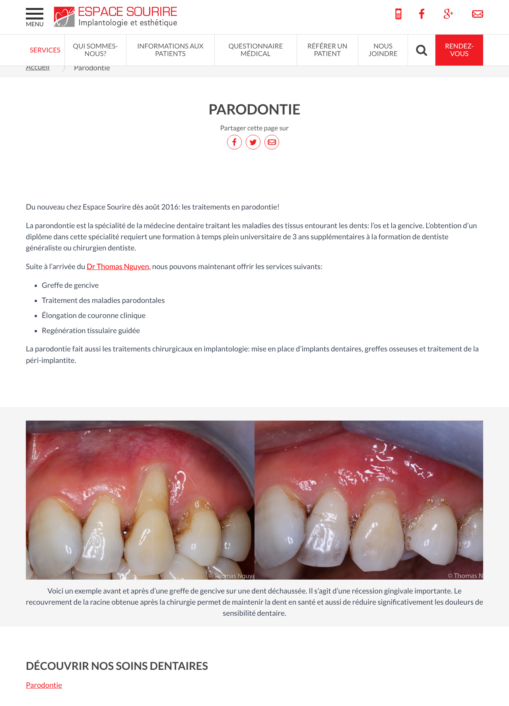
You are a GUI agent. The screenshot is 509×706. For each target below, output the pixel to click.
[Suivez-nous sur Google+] (448, 14)
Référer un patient (327, 50)
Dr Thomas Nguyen (118, 266)
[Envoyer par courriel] (273, 142)
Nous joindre (383, 50)
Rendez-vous (459, 50)
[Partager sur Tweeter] (254, 142)
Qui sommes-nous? (95, 50)
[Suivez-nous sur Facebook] (421, 14)
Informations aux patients (170, 50)
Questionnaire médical (255, 50)
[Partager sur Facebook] (236, 142)
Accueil (38, 67)
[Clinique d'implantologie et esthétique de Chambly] (117, 16)
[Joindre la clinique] (473, 14)
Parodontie (44, 685)
